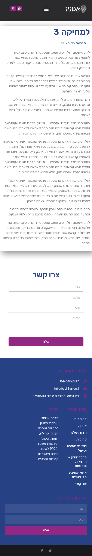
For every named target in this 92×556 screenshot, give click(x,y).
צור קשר (80, 484)
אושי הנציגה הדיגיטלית (78, 475)
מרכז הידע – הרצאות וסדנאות (77, 461)
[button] (46, 9)
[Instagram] (13, 8)
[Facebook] (19, 8)
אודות (82, 426)
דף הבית (80, 419)
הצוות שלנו (79, 432)
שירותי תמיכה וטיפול (77, 448)
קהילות (81, 439)
